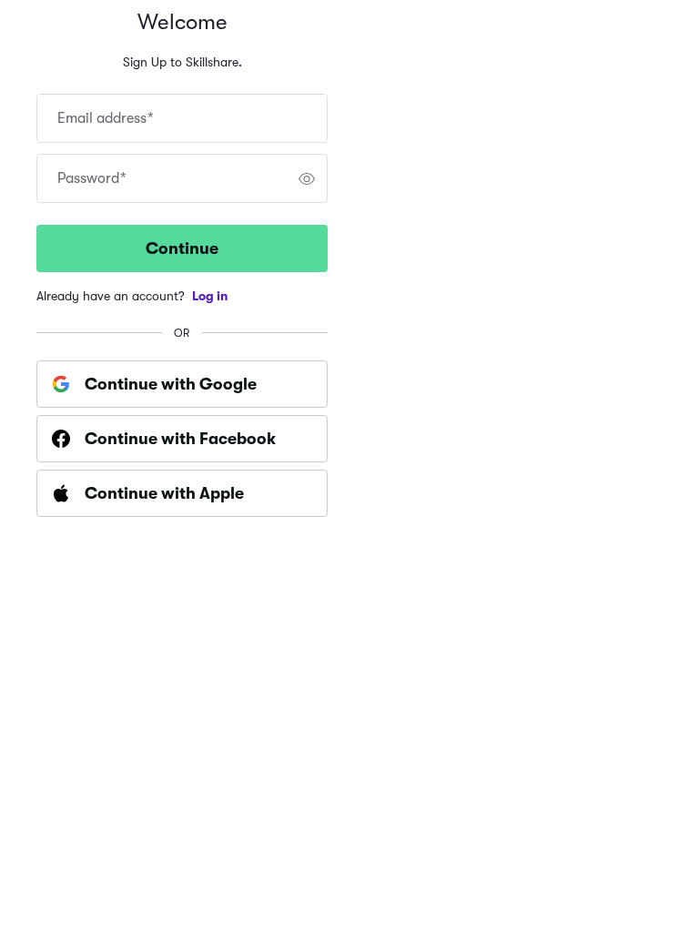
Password (92, 178)
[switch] (307, 178)
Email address (105, 118)
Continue (182, 248)
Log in (210, 296)
